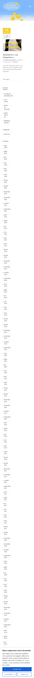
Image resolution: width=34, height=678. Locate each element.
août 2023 (5, 354)
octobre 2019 (6, 620)
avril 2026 (5, 169)
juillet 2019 (5, 637)
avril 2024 (5, 308)
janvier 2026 (6, 187)
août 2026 (5, 146)
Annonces (15, 62)
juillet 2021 (5, 499)
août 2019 (5, 631)
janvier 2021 (6, 533)
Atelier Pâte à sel (6, 115)
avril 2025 (5, 239)
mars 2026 (5, 175)
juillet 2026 (5, 152)
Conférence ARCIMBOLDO (8, 95)
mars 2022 (5, 452)
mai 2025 (5, 233)
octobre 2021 (6, 481)
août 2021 (5, 493)
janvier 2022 (6, 464)
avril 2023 (5, 377)
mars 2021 (5, 522)
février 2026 (6, 181)
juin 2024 (5, 296)
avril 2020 (5, 585)
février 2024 (6, 320)
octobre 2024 (6, 273)
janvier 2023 (6, 395)
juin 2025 (5, 227)
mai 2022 (5, 441)
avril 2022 (5, 447)
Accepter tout (17, 669)
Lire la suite (6, 79)
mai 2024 (5, 302)
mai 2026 (5, 164)
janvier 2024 (6, 325)
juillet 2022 (5, 429)
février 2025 (6, 250)
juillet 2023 (5, 360)
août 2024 (5, 285)
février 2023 (6, 389)
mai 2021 (5, 510)
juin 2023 (5, 366)
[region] (17, 663)
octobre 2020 (6, 550)
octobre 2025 (6, 204)
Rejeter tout (24, 674)
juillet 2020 (5, 568)
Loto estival (6, 100)
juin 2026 (5, 158)
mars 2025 (5, 244)
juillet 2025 (5, 221)
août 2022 (5, 423)
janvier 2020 (6, 602)
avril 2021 (5, 516)
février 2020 (6, 597)
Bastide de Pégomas (10, 60)
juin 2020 (5, 574)
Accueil (29, 16)
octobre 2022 (6, 412)
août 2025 (5, 216)
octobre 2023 (6, 343)
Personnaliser (9, 674)
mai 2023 (5, 372)
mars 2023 (5, 383)
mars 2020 (5, 591)
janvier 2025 (6, 256)
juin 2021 (5, 504)
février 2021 (6, 527)
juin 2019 (5, 643)
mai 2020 (5, 579)
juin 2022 (5, 435)
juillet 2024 (5, 291)
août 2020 (5, 562)
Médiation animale (7, 122)
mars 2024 (5, 314)
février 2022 (6, 458)
